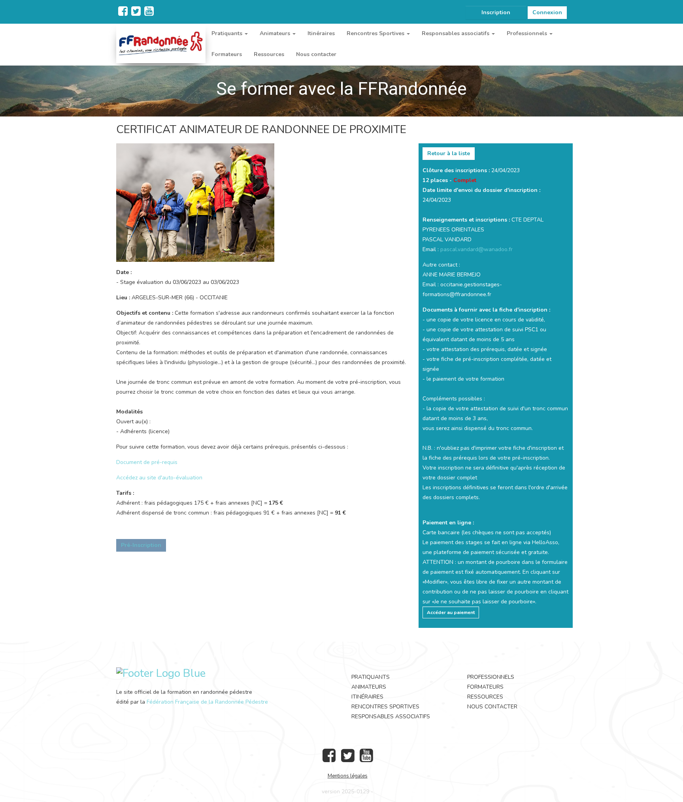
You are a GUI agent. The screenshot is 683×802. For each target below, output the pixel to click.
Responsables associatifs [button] (456, 33)
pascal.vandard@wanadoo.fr (476, 249)
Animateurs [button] (276, 33)
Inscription (495, 12)
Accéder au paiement (451, 612)
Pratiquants (370, 677)
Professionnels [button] (528, 33)
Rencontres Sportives (385, 706)
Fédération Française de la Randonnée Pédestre (207, 702)
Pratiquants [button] (227, 33)
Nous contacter (316, 54)
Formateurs (226, 54)
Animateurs (368, 687)
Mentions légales (348, 775)
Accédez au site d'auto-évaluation (159, 477)
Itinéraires (321, 33)
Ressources (269, 54)
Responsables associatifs (390, 716)
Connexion (547, 12)
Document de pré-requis (146, 462)
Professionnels (490, 677)
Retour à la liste (448, 153)
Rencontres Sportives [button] (376, 33)
